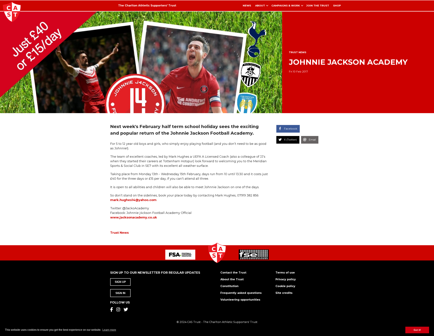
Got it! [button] (417, 330)
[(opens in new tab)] (180, 254)
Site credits (283, 293)
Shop (337, 5)
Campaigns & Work (285, 5)
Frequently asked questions (241, 293)
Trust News (297, 52)
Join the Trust (317, 5)
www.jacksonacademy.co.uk (133, 217)
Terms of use (285, 272)
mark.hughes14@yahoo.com (133, 200)
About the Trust (232, 279)
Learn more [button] (109, 329)
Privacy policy (285, 279)
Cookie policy (285, 286)
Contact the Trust (233, 272)
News (247, 5)
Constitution (229, 286)
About (260, 5)
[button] (267, 5)
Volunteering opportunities (240, 299)
